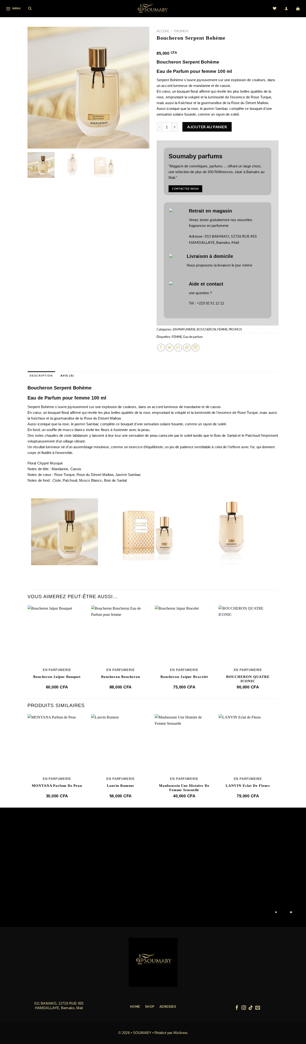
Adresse (195, 236)
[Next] (141, 87)
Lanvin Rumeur (121, 786)
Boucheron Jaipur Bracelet (184, 677)
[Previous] (36, 87)
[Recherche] (30, 8)
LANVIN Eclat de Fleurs (248, 786)
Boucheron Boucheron (120, 677)
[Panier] (298, 8)
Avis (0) (67, 375)
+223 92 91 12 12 (210, 303)
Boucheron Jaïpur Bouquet (57, 677)
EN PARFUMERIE (184, 329)
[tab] (41, 375)
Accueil (163, 31)
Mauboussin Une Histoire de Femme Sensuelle (184, 788)
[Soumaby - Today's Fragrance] (153, 8)
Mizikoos (180, 1033)
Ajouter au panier (207, 126)
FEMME (222, 329)
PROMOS (181, 31)
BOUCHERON (206, 329)
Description (41, 375)
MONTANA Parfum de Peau (57, 786)
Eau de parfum (193, 337)
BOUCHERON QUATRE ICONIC (248, 679)
